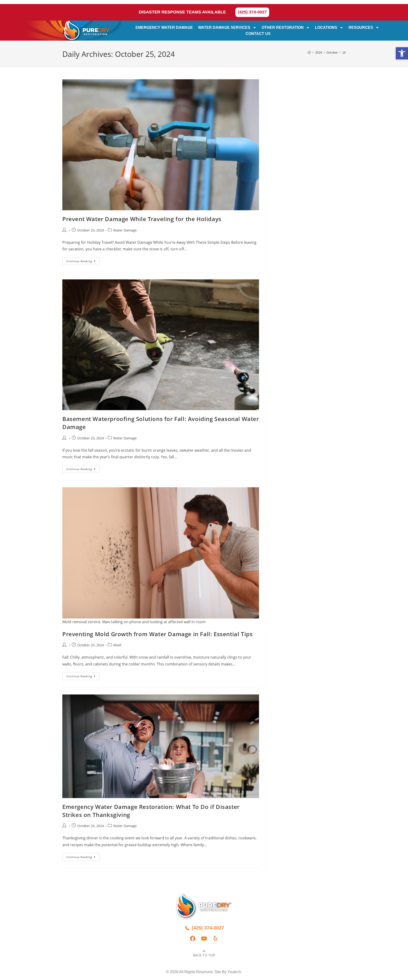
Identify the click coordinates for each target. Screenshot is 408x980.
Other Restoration (283, 27)
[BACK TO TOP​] (204, 951)
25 (344, 52)
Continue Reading (83, 260)
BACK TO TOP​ (204, 955)
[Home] (309, 52)
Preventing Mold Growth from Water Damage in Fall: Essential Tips (157, 634)
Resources (361, 27)
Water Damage (125, 230)
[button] (402, 53)
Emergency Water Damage (164, 27)
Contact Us (258, 33)
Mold (117, 645)
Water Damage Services (224, 27)
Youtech (234, 972)
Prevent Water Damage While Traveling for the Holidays (141, 219)
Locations (326, 27)
